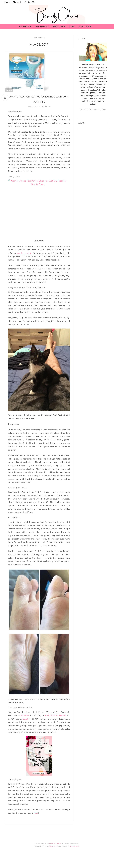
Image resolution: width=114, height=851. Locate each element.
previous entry (24, 253)
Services (85, 26)
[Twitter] (90, 109)
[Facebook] (86, 109)
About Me (17, 2)
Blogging (42, 26)
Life (72, 26)
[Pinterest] (95, 109)
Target (25, 719)
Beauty (24, 26)
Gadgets (9, 90)
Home (7, 2)
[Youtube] (104, 109)
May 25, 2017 (33, 106)
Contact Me (30, 2)
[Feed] (81, 109)
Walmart (25, 716)
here (36, 813)
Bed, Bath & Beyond (55, 716)
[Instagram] (99, 109)
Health (58, 26)
